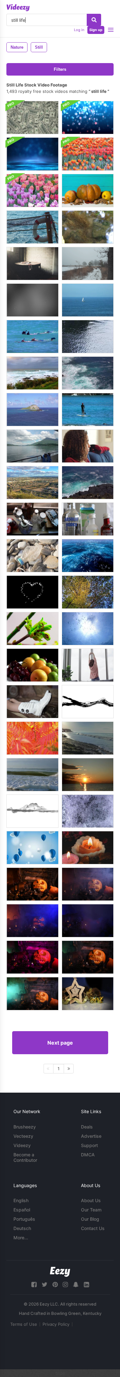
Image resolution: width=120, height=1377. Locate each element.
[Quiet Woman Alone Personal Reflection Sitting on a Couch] (88, 446)
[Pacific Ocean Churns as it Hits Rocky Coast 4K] (88, 482)
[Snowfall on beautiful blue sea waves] (88, 555)
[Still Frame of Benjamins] (32, 117)
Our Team (91, 1209)
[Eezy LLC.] (60, 1272)
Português (24, 1219)
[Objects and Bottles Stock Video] (32, 519)
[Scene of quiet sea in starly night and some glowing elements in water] (32, 154)
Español (21, 1209)
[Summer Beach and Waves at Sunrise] (88, 738)
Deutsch (22, 1228)
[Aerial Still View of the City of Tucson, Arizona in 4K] (32, 482)
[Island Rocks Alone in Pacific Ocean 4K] (32, 409)
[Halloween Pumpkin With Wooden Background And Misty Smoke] (32, 884)
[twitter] (44, 1285)
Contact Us (93, 1228)
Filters (60, 69)
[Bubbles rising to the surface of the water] (88, 628)
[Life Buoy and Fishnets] (32, 227)
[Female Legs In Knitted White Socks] (32, 701)
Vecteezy (23, 1136)
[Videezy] (18, 7)
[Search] (94, 20)
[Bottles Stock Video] (88, 519)
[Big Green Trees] (88, 592)
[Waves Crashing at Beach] (32, 774)
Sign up (95, 30)
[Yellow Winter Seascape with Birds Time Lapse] (88, 774)
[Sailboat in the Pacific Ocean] (88, 300)
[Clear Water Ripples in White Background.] (88, 701)
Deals (87, 1126)
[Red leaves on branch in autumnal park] (32, 738)
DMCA (88, 1154)
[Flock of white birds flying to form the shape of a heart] (32, 592)
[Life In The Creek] (88, 227)
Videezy (22, 1145)
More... (20, 1237)
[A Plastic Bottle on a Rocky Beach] (32, 555)
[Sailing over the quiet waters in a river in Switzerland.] (32, 446)
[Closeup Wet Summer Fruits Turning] (32, 665)
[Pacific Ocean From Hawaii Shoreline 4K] (32, 373)
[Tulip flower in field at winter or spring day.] (88, 154)
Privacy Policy (56, 1324)
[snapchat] (76, 1285)
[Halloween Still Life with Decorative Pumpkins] (88, 190)
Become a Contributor (25, 1157)
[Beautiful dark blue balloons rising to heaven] (32, 847)
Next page (60, 1042)
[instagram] (65, 1285)
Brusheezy (24, 1126)
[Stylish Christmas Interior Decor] (88, 993)
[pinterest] (55, 1285)
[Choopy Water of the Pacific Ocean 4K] (88, 373)
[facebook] (33, 1285)
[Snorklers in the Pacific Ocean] (32, 336)
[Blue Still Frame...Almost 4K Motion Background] (88, 117)
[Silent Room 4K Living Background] (32, 263)
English (20, 1200)
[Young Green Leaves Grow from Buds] (32, 628)
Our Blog (90, 1219)
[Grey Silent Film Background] (32, 300)
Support (89, 1145)
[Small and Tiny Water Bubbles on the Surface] (88, 811)
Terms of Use (23, 1324)
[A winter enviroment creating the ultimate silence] (88, 263)
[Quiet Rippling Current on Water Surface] (88, 336)
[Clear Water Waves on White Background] (32, 811)
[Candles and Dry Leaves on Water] (88, 847)
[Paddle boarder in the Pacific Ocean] (88, 409)
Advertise (91, 1136)
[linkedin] (86, 1285)
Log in (79, 30)
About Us (91, 1200)
